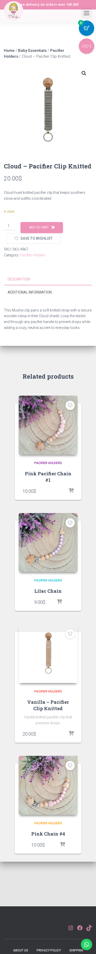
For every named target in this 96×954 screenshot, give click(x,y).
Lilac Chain (48, 591)
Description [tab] (19, 279)
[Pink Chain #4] (48, 785)
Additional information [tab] (30, 292)
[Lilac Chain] (48, 542)
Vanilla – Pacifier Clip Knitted (48, 705)
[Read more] (71, 733)
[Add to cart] (71, 491)
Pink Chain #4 (48, 834)
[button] (84, 73)
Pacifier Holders (33, 255)
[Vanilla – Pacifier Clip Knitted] (48, 653)
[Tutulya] (13, 15)
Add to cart (39, 227)
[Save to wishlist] (70, 405)
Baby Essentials (32, 50)
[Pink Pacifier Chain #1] (48, 425)
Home (9, 50)
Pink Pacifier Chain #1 (48, 476)
